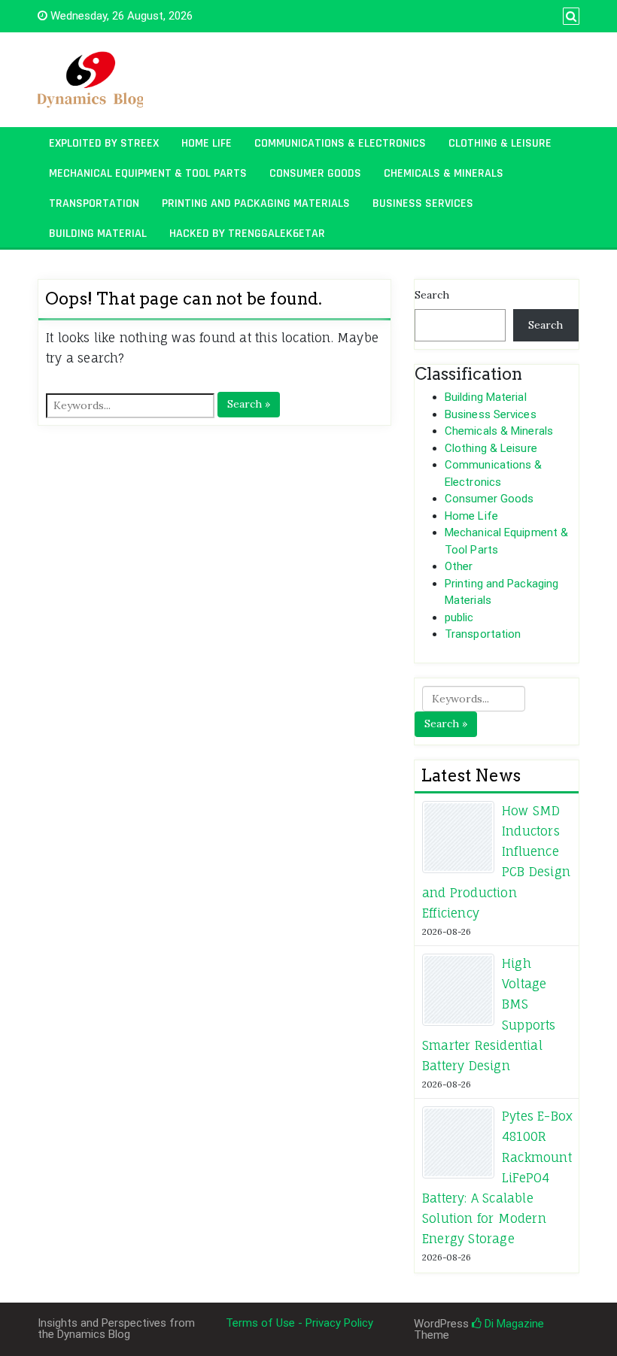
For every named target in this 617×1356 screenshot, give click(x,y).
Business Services (422, 203)
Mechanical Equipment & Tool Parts (148, 173)
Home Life (206, 143)
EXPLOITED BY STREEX (104, 143)
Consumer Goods (315, 173)
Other (459, 566)
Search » (248, 404)
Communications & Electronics (340, 143)
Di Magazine (513, 1323)
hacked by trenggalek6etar (247, 233)
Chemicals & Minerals (443, 173)
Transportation (94, 203)
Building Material (98, 233)
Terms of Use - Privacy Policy (299, 1323)
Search (432, 295)
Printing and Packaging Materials (256, 203)
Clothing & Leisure (500, 143)
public (459, 617)
